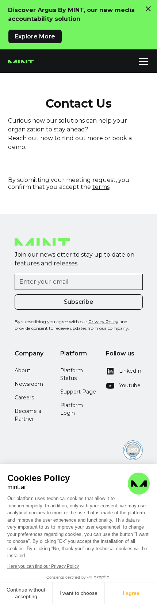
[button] (142, 61)
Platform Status (71, 374)
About (22, 370)
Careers (24, 397)
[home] (21, 61)
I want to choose (78, 593)
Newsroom (29, 384)
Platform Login (71, 409)
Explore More (35, 36)
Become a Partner (28, 415)
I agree (131, 593)
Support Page (78, 391)
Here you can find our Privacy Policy (43, 566)
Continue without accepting (26, 593)
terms (101, 186)
